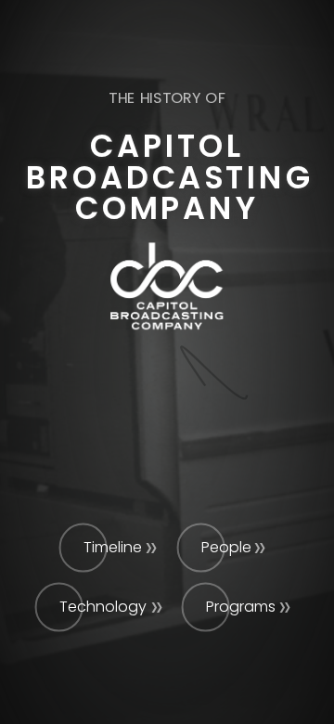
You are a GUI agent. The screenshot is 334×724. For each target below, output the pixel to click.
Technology (103, 606)
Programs (241, 606)
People (226, 547)
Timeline (113, 547)
